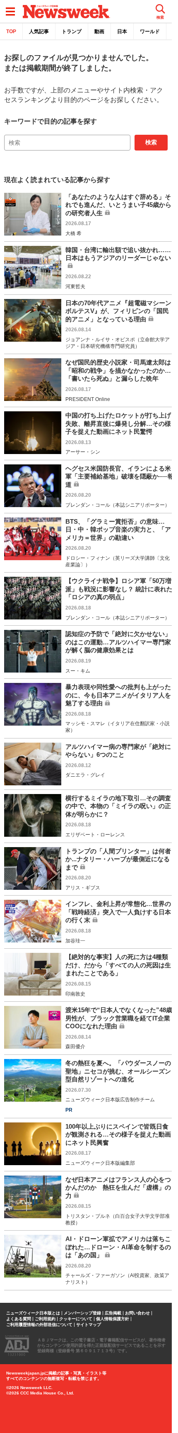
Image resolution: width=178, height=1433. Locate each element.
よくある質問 (18, 1319)
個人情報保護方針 (112, 1319)
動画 (99, 31)
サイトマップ (88, 1325)
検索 (151, 142)
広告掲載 (113, 1313)
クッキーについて (75, 1319)
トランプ (72, 31)
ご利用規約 (45, 1319)
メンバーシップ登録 (82, 1313)
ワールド (150, 31)
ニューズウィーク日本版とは (33, 1313)
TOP (11, 31)
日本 (122, 31)
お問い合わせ (137, 1313)
